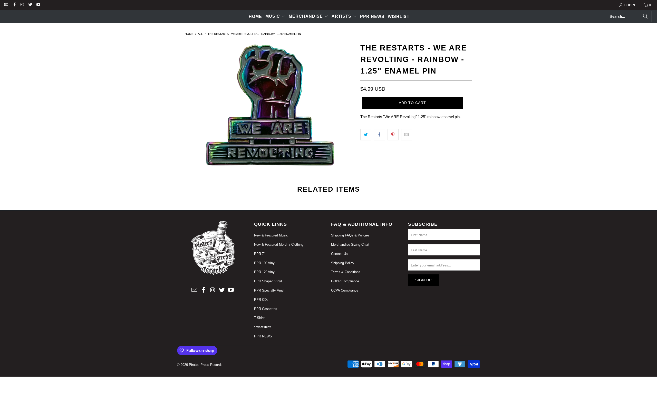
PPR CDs (261, 300)
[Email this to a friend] (406, 134)
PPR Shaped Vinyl (268, 281)
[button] (275, 16)
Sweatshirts (263, 327)
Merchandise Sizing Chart (350, 244)
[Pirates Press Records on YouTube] (38, 5)
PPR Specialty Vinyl (269, 290)
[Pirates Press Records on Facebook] (14, 5)
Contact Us (339, 254)
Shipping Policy (342, 263)
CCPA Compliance (344, 290)
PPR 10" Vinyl (264, 263)
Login (629, 5)
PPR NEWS (263, 336)
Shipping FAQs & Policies (350, 235)
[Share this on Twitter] (365, 134)
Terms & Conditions (345, 272)
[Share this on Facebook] (379, 134)
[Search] (645, 16)
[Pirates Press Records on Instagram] (22, 5)
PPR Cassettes (265, 309)
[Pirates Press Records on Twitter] (30, 5)
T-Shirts (260, 318)
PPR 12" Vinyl (264, 272)
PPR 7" (259, 254)
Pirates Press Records (206, 365)
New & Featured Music (271, 235)
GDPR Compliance (345, 281)
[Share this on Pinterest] (393, 134)
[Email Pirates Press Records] (6, 5)
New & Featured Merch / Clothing (278, 244)
